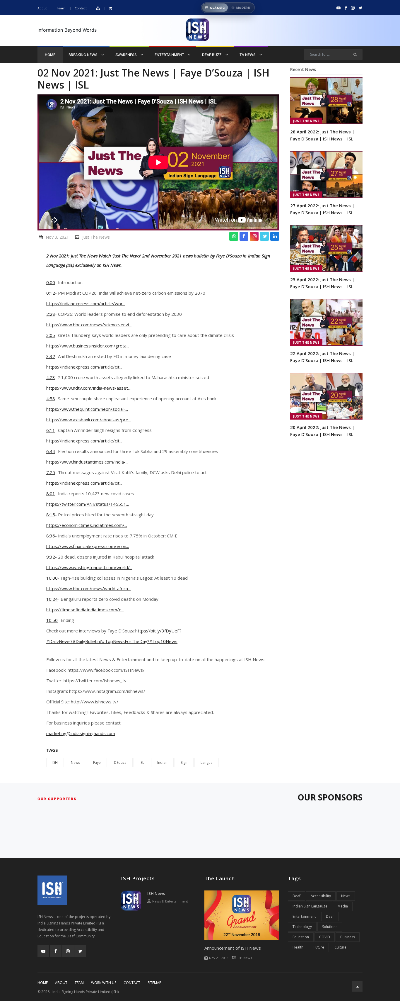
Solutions (329, 926)
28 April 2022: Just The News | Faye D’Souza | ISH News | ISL (322, 135)
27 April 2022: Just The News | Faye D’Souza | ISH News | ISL (322, 209)
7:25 (50, 472)
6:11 (50, 430)
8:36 (50, 536)
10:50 (52, 620)
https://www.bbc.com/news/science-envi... (88, 325)
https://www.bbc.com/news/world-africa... (88, 588)
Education (301, 936)
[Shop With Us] (110, 8)
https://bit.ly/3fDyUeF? (158, 631)
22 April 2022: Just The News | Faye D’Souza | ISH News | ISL (322, 356)
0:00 (50, 282)
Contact (81, 8)
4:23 (50, 377)
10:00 (52, 578)
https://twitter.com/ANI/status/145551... (87, 504)
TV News (248, 54)
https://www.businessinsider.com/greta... (87, 346)
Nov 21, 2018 (218, 958)
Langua (207, 762)
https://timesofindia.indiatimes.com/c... (85, 610)
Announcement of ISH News (232, 948)
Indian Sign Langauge (310, 906)
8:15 (50, 515)
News (75, 762)
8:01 (50, 493)
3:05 (50, 335)
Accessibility (321, 895)
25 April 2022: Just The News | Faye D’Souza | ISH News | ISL (322, 282)
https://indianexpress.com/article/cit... (84, 367)
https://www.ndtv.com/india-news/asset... (88, 388)
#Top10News (163, 641)
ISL (142, 762)
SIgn (184, 762)
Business (347, 936)
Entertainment (170, 54)
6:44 (50, 451)
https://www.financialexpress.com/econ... (87, 546)
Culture (340, 947)
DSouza (120, 762)
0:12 (50, 293)
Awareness (126, 54)
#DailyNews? (59, 641)
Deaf (296, 895)
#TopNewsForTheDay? (125, 641)
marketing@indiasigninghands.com (80, 733)
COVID (324, 936)
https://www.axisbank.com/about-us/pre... (88, 420)
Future (319, 947)
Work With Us (103, 982)
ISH (55, 762)
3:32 (50, 356)
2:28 (50, 314)
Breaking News (83, 54)
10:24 (52, 599)
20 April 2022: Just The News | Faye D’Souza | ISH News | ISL (322, 430)
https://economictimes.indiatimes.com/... (86, 525)
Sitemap (154, 982)
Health (298, 947)
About (42, 8)
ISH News (156, 893)
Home (50, 54)
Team (60, 8)
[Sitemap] (98, 8)
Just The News (96, 237)
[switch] (227, 8)
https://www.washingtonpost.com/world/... (89, 567)
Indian (162, 762)
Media (343, 906)
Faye (97, 762)
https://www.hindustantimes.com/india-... (87, 462)
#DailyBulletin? (87, 641)
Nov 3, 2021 (57, 237)
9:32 (50, 557)
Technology (302, 926)
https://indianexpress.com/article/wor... (85, 303)
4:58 (50, 398)
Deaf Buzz (212, 54)
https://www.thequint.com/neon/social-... (87, 409)
